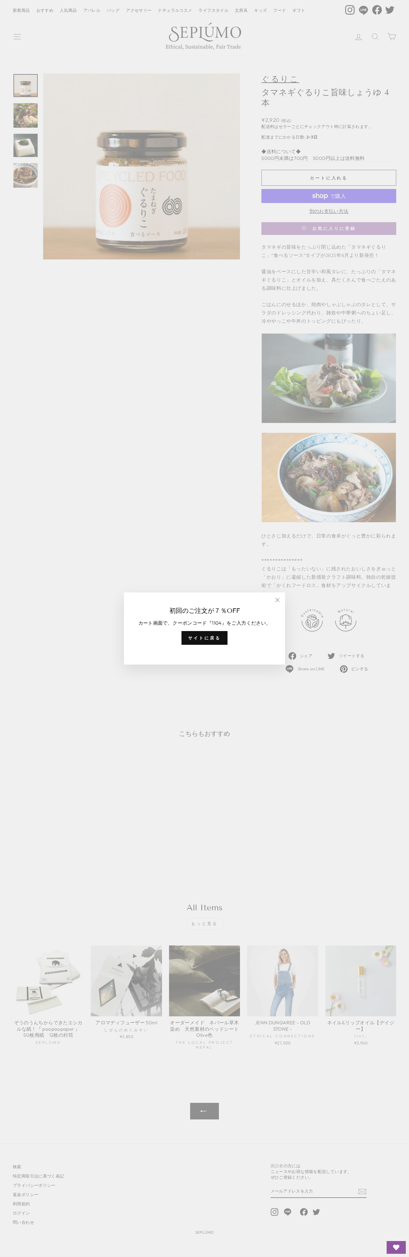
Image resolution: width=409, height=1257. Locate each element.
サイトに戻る (204, 637)
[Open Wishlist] (396, 1247)
